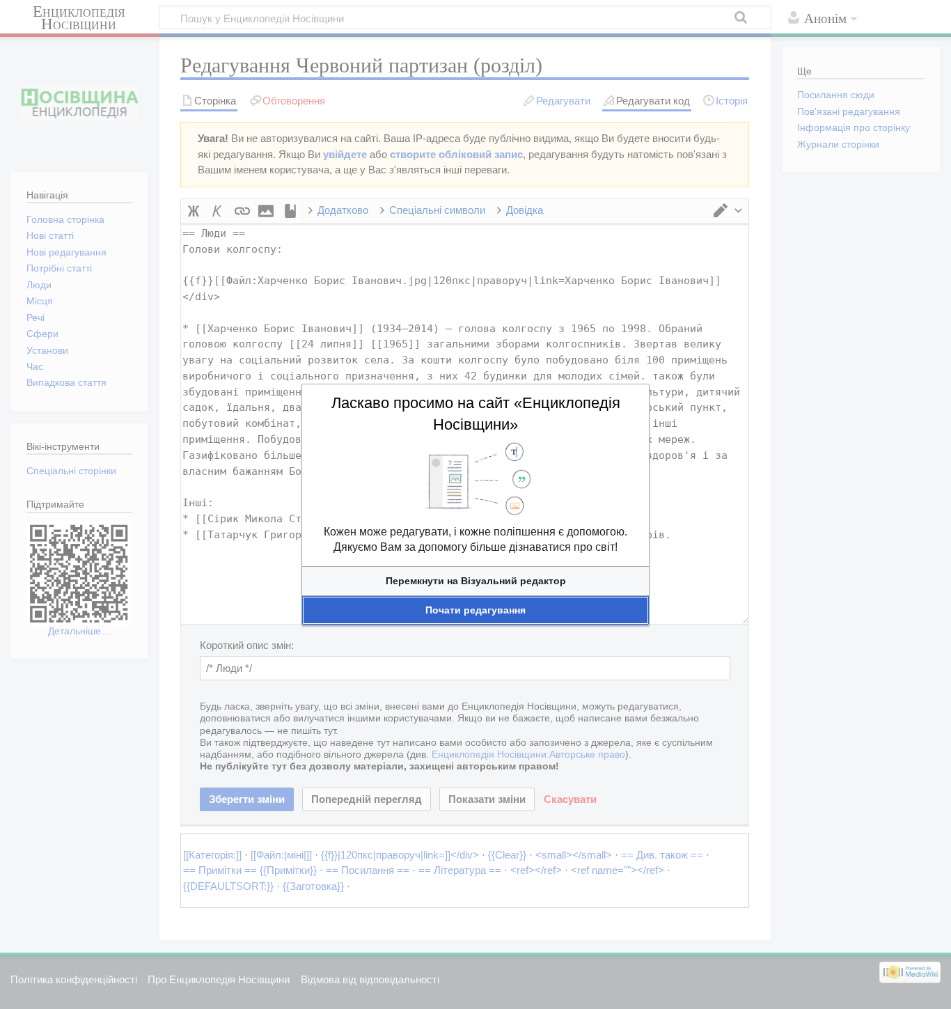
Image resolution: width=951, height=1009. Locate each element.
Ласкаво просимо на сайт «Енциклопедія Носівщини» (475, 413)
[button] (475, 581)
